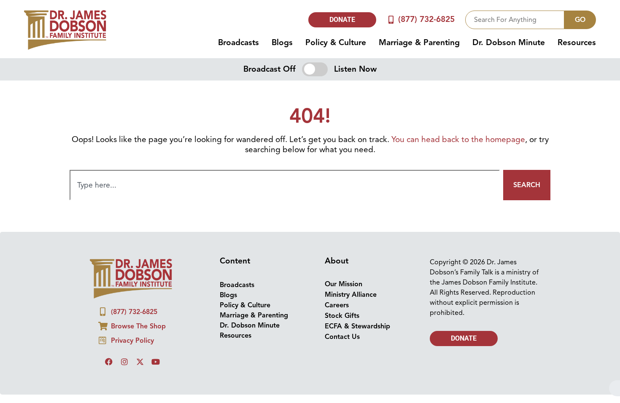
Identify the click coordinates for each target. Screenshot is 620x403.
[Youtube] (155, 361)
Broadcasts (238, 43)
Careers (337, 305)
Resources (577, 43)
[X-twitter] (140, 361)
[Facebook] (108, 361)
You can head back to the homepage (458, 139)
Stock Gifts (342, 316)
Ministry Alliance (351, 294)
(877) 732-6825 (426, 19)
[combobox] (514, 20)
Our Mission (343, 284)
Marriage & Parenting (419, 43)
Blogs (282, 43)
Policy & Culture (335, 43)
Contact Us (342, 337)
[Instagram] (124, 361)
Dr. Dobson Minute (508, 43)
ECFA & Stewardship (357, 326)
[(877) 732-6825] (391, 20)
